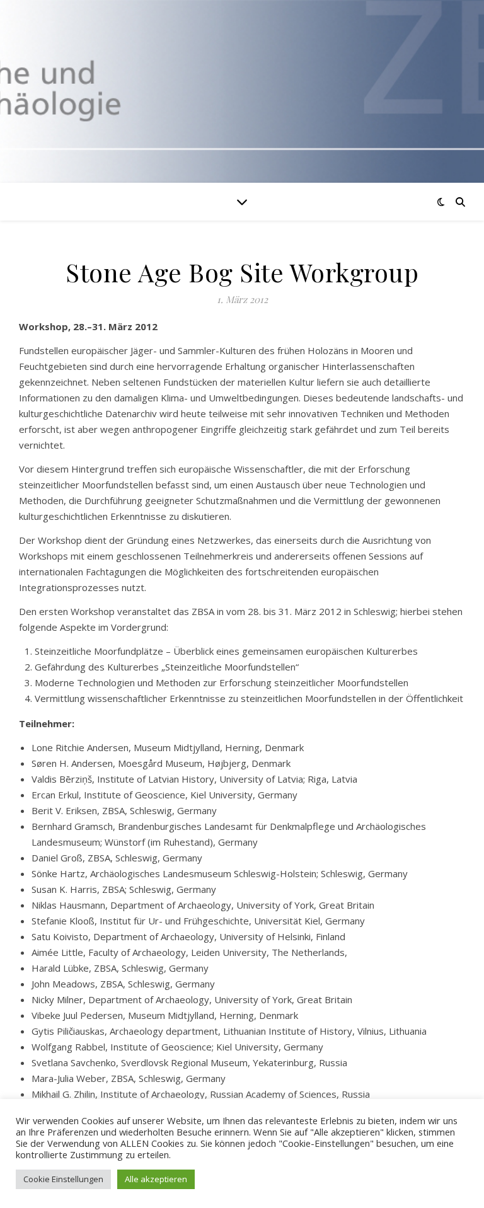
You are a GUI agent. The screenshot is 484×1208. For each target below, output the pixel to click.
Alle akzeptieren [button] (156, 1179)
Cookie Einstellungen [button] (63, 1179)
